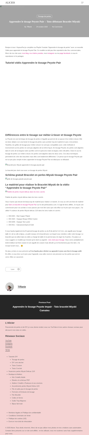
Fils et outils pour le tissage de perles (25, 389)
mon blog (25, 53)
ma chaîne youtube (36, 53)
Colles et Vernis (17, 398)
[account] (73, 2)
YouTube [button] (8, 340)
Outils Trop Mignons (19, 401)
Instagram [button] (8, 343)
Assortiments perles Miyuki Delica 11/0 (25, 386)
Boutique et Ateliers (15, 374)
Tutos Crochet (17, 368)
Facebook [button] (8, 346)
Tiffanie (29, 27)
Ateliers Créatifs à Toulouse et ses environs (27, 383)
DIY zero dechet (17, 362)
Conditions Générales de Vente (19, 415)
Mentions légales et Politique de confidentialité (25, 413)
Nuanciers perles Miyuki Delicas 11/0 (22, 371)
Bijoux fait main (17, 404)
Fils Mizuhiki (16, 395)
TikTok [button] (7, 350)
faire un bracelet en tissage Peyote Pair (23, 205)
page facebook (65, 53)
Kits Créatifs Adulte (18, 377)
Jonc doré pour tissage (56, 240)
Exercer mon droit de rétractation (20, 421)
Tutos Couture (17, 365)
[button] (82, 3)
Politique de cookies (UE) (17, 418)
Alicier (10, 2)
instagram (50, 53)
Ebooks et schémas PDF (21, 380)
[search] (69, 2)
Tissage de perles (44, 16)
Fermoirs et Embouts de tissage (23, 392)
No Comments (57, 27)
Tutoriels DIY (13, 357)
